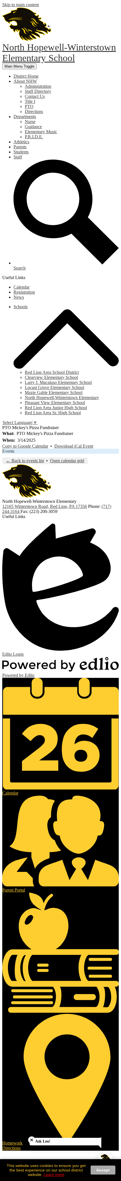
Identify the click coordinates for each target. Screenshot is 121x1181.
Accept (103, 1170)
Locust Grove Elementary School (54, 387)
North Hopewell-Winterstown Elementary (62, 397)
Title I (30, 101)
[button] (25, 81)
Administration (38, 86)
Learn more (54, 1174)
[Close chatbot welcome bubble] (31, 1139)
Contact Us (35, 96)
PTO (29, 106)
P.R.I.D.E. (34, 136)
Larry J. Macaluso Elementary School (58, 382)
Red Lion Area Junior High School (56, 407)
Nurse (30, 121)
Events (8, 451)
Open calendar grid (67, 460)
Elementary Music (41, 131)
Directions (34, 111)
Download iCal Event (73, 446)
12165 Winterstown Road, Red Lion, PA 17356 (44, 506)
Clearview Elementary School (51, 377)
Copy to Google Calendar (25, 446)
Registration (24, 292)
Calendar (22, 287)
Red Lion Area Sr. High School (53, 412)
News (19, 297)
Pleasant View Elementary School (55, 402)
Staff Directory (38, 91)
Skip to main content (20, 4)
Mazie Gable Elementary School (53, 392)
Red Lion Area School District (52, 372)
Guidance (33, 126)
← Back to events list (25, 460)
